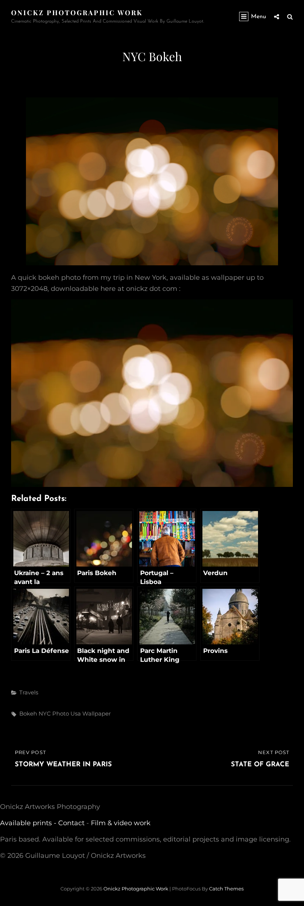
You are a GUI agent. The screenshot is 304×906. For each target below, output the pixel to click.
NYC (45, 713)
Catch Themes (226, 889)
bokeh (28, 713)
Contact (71, 823)
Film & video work (121, 823)
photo (60, 713)
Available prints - (29, 823)
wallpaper (96, 713)
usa (75, 713)
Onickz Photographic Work (77, 12)
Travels (28, 692)
